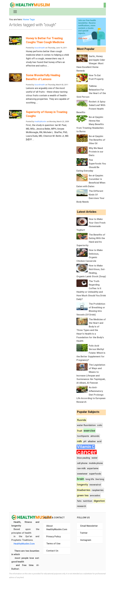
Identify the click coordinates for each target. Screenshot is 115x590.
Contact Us (52, 550)
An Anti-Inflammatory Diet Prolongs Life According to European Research (90, 394)
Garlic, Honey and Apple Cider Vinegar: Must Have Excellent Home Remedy (90, 63)
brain (80, 479)
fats (79, 501)
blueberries (83, 490)
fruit (79, 430)
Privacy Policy (53, 536)
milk (79, 441)
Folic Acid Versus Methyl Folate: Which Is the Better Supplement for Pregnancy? (90, 352)
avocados (95, 495)
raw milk (81, 468)
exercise (89, 430)
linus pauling (83, 458)
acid (99, 441)
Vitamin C (86, 446)
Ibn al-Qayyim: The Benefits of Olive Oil (97, 140)
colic (99, 425)
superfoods (95, 473)
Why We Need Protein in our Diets (96, 152)
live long (100, 479)
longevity (82, 484)
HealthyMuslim (40, 121)
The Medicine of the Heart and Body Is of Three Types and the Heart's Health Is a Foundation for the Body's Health (91, 330)
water (94, 458)
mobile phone (96, 463)
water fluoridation (86, 425)
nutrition (87, 501)
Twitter (84, 533)
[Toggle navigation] (15, 11)
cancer (86, 452)
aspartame (92, 468)
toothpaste (83, 436)
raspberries (98, 490)
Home (26, 19)
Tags (32, 19)
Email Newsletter (89, 526)
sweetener (82, 473)
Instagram (85, 540)
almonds (94, 436)
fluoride (81, 420)
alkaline (92, 441)
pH (84, 441)
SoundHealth (39, 48)
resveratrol (95, 484)
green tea (82, 495)
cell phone (82, 463)
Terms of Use (53, 543)
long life (90, 479)
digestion (99, 500)
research (81, 506)
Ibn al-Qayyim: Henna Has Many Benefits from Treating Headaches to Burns (90, 124)
